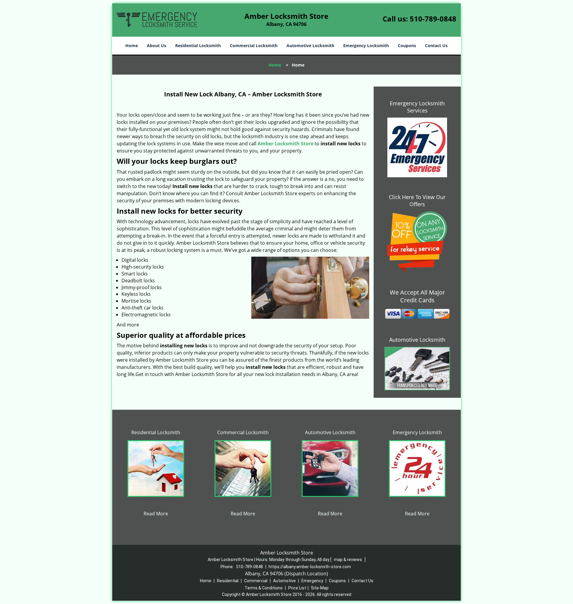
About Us (156, 45)
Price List (297, 587)
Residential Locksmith (198, 45)
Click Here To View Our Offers (417, 200)
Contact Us (436, 45)
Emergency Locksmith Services (417, 107)
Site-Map (320, 587)
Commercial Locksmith (254, 45)
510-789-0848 (433, 19)
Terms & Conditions (264, 587)
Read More (156, 513)
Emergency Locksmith (366, 45)
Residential (227, 580)
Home (131, 45)
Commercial (255, 580)
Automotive (284, 580)
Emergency (312, 580)
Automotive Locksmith (310, 45)
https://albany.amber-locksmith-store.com (310, 566)
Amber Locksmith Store (285, 143)
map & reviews (348, 559)
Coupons (407, 45)
